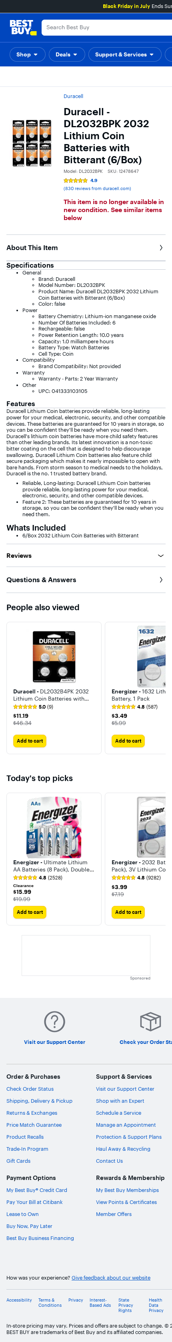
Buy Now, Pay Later (29, 1226)
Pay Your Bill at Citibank (34, 1202)
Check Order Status (30, 1089)
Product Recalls (25, 1137)
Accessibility (19, 1300)
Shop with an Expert (120, 1101)
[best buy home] (23, 28)
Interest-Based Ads (100, 1303)
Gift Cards (18, 1161)
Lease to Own (22, 1214)
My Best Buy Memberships (127, 1190)
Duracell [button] (73, 96)
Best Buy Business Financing (40, 1238)
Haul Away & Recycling (123, 1149)
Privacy (75, 1300)
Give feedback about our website (111, 1278)
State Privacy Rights (125, 1305)
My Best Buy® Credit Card (36, 1190)
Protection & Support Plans (129, 1137)
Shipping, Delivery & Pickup (39, 1101)
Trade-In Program (27, 1149)
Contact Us (109, 1161)
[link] (33, 707)
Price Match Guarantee (34, 1125)
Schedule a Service (118, 1113)
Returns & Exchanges (31, 1113)
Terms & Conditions (50, 1303)
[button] (28, 54)
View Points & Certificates (126, 1202)
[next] (159, 688)
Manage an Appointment (126, 1125)
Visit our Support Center (125, 1089)
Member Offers (114, 1214)
